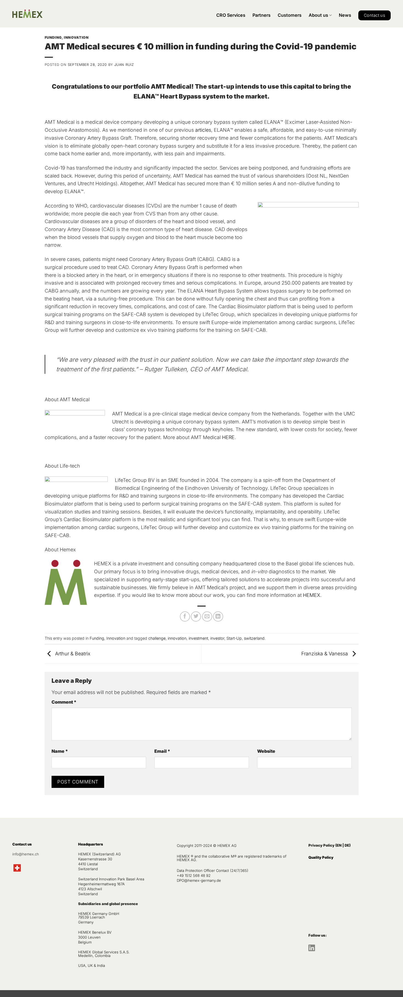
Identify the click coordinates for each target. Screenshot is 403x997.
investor (217, 638)
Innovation (76, 37)
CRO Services (230, 15)
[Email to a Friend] (207, 616)
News (345, 15)
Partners (261, 15)
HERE (228, 437)
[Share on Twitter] (196, 616)
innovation (177, 638)
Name (60, 751)
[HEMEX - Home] (27, 14)
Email (162, 751)
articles (203, 130)
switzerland (254, 638)
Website (266, 751)
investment (198, 638)
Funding (53, 37)
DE (347, 845)
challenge (157, 638)
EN (339, 845)
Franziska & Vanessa (325, 653)
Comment (64, 702)
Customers (290, 15)
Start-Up (234, 638)
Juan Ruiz (124, 65)
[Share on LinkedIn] (218, 616)
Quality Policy (320, 857)
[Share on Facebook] (185, 616)
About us (318, 15)
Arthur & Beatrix (72, 653)
